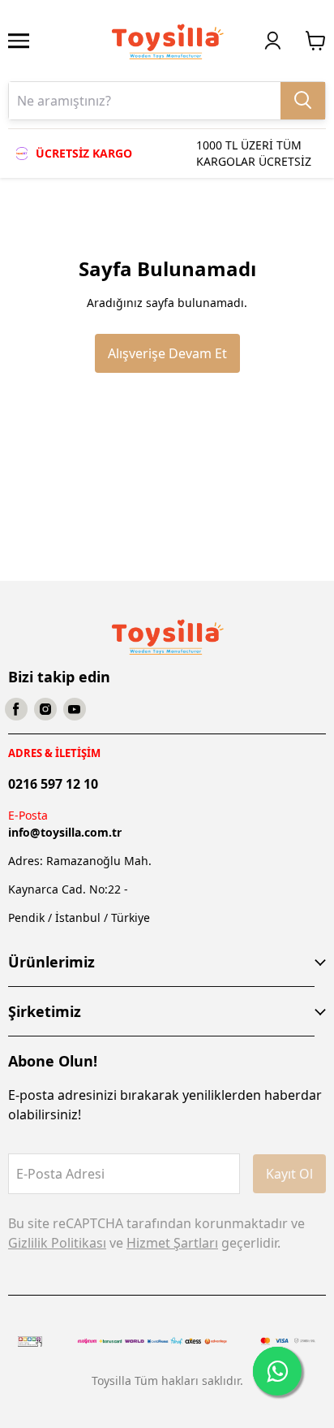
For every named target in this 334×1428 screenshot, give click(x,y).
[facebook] (16, 709)
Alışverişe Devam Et (167, 353)
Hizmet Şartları (172, 1243)
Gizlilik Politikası (57, 1243)
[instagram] (45, 709)
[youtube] (74, 709)
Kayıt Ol (289, 1174)
